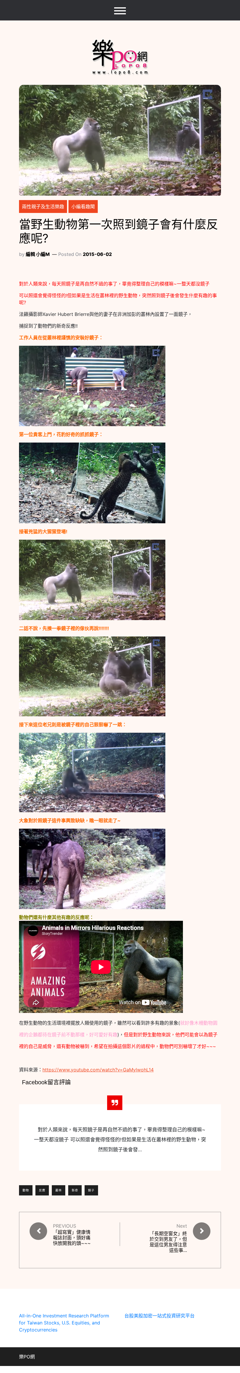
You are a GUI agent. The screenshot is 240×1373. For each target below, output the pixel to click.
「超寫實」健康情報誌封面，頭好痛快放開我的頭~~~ (72, 1237)
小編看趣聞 (83, 206)
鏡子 (91, 1190)
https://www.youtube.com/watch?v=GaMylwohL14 (98, 1070)
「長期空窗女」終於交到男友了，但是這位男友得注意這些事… (168, 1242)
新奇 (75, 1190)
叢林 (58, 1190)
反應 (42, 1190)
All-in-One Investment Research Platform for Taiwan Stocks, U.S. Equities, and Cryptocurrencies (64, 1323)
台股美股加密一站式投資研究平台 (159, 1316)
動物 (26, 1190)
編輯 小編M (38, 254)
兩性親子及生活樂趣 (43, 206)
